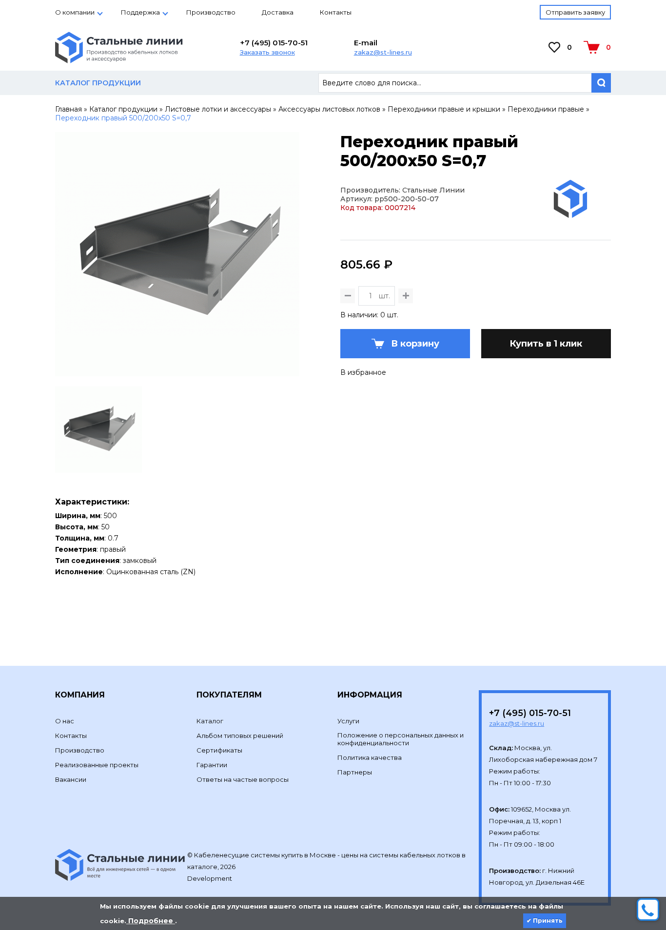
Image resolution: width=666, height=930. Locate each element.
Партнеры (354, 772)
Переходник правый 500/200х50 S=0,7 (123, 118)
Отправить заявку (575, 12)
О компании (75, 12)
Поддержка (140, 12)
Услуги (348, 721)
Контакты (336, 12)
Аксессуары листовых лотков (329, 109)
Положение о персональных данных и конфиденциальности (400, 739)
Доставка (278, 12)
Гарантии (211, 765)
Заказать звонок (267, 52)
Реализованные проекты (96, 765)
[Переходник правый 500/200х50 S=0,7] (177, 372)
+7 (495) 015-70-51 (274, 42)
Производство (210, 12)
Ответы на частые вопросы (242, 779)
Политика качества (369, 757)
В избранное (363, 372)
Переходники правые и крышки (444, 109)
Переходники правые (546, 109)
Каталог (209, 721)
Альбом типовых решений (239, 735)
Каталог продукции (123, 109)
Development (210, 878)
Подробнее (150, 920)
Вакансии (70, 779)
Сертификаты (219, 750)
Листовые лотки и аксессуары (218, 109)
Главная (68, 109)
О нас (64, 721)
